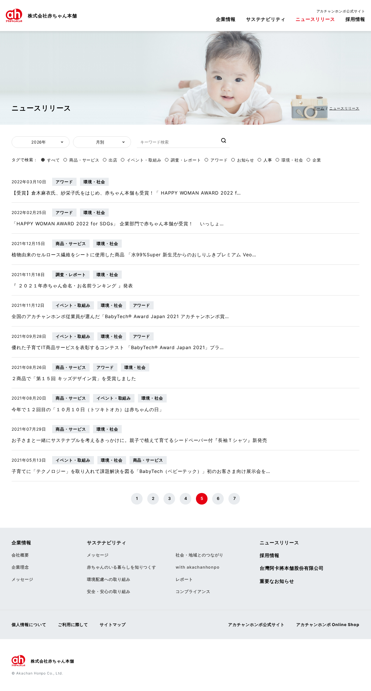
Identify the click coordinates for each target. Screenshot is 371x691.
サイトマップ (113, 624)
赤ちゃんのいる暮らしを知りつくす (121, 567)
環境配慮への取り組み (108, 579)
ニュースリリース (315, 19)
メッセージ (22, 579)
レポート (184, 579)
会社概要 (20, 554)
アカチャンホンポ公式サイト (341, 11)
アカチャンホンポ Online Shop (327, 624)
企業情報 (226, 19)
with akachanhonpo (198, 567)
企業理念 (20, 567)
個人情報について (29, 624)
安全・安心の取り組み (108, 591)
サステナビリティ (265, 19)
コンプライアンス (193, 591)
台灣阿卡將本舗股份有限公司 (291, 568)
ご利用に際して (73, 624)
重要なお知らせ (277, 581)
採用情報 (355, 19)
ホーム (318, 108)
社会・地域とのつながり (199, 554)
